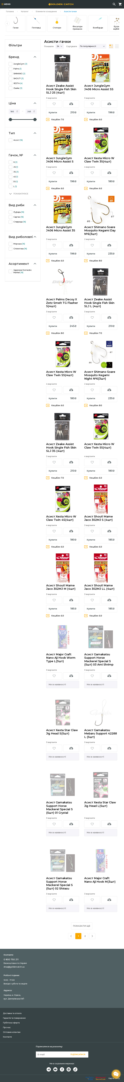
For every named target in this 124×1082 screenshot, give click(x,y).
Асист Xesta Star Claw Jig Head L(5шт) (100, 804)
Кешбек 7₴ (57, 119)
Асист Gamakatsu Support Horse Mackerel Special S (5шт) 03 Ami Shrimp (98, 659)
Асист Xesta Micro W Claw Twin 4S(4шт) (61, 518)
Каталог (25, 11)
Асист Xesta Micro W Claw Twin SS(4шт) (61, 373)
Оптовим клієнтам (11, 1032)
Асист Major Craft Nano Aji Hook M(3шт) (100, 880)
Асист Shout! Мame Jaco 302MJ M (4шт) (60, 587)
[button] (7, 23)
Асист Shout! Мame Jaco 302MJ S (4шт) (98, 518)
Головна (10, 11)
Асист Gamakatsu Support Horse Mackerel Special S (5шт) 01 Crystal (59, 807)
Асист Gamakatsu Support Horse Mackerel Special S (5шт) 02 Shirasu (59, 883)
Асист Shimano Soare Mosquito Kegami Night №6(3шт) (99, 375)
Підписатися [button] (77, 1054)
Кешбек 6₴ (95, 119)
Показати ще (81, 926)
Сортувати (71, 46)
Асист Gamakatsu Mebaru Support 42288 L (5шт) (100, 734)
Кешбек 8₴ (95, 260)
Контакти (7, 1037)
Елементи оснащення (46, 11)
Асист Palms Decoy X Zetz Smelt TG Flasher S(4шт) (62, 303)
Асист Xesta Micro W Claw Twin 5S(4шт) (99, 445)
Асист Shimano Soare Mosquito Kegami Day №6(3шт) (100, 230)
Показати (49, 46)
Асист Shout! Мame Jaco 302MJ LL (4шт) (99, 587)
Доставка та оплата (12, 1013)
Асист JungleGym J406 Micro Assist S (59, 160)
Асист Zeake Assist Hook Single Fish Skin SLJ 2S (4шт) (61, 89)
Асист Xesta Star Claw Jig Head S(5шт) (62, 732)
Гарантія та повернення (14, 1018)
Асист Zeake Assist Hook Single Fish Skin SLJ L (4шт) (99, 303)
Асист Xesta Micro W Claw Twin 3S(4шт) (99, 160)
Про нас (7, 1027)
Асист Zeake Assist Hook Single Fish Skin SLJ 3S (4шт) (61, 447)
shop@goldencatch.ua (14, 967)
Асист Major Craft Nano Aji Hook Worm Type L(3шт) (60, 658)
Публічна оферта (11, 1023)
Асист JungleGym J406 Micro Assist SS (98, 87)
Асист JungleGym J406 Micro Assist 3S (60, 228)
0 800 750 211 (11, 959)
